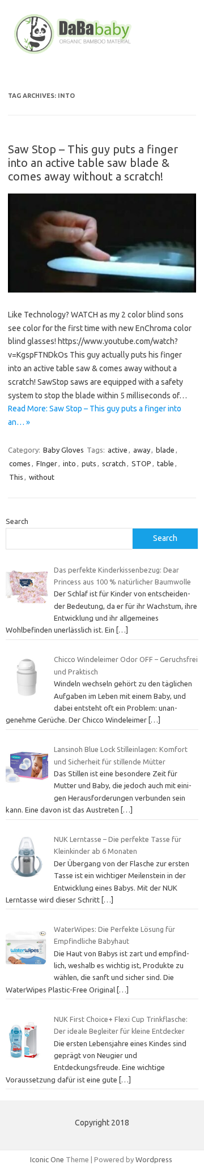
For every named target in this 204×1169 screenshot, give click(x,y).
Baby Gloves (63, 450)
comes (20, 463)
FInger (46, 463)
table (165, 463)
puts (89, 463)
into (69, 463)
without (41, 477)
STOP (141, 463)
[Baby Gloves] (102, 53)
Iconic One (47, 1159)
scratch (114, 463)
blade (165, 450)
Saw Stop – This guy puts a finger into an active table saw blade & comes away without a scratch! (93, 163)
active (118, 450)
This (16, 477)
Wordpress (153, 1159)
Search (17, 521)
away (141, 450)
